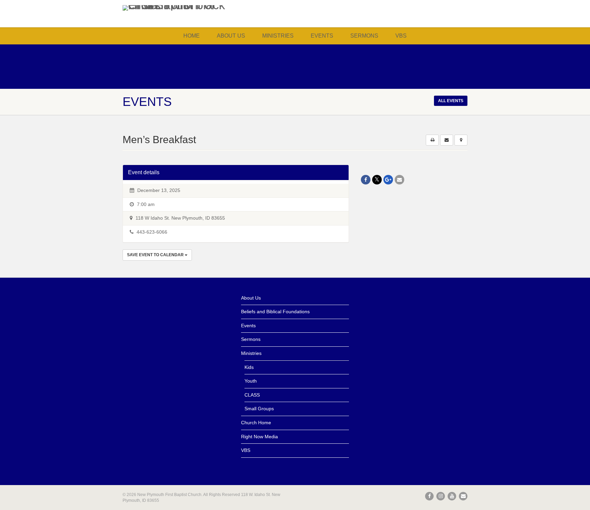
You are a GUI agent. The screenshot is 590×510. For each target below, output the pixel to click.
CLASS (252, 395)
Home (191, 36)
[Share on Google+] (388, 179)
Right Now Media (259, 436)
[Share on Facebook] (365, 179)
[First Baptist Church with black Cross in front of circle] (177, 8)
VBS (401, 36)
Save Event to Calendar (156, 254)
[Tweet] (377, 179)
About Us (231, 36)
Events (322, 36)
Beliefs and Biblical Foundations (275, 311)
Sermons (364, 36)
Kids (249, 367)
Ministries (278, 36)
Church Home (256, 422)
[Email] (399, 179)
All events (450, 100)
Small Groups (259, 408)
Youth (250, 381)
